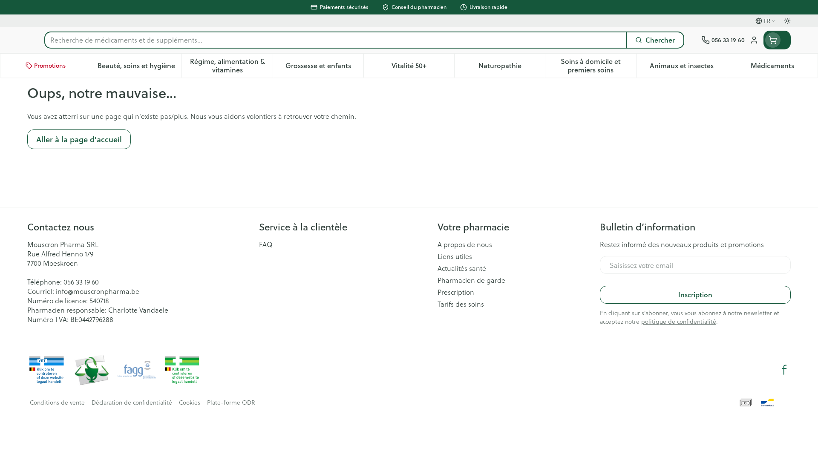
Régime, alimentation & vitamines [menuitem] (231, 65)
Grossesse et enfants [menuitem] (324, 67)
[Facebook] (784, 369)
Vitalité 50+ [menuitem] (423, 67)
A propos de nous (465, 244)
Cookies (189, 402)
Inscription (695, 294)
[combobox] (335, 40)
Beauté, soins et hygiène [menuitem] (139, 67)
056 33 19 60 (81, 282)
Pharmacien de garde (471, 280)
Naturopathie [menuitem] (511, 67)
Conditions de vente (57, 402)
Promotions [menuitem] (50, 65)
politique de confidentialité (678, 321)
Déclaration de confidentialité (132, 402)
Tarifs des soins (461, 304)
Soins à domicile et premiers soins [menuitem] (598, 65)
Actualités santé (462, 268)
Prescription (456, 292)
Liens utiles (455, 256)
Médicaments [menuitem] (784, 67)
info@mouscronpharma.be (97, 291)
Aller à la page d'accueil (79, 139)
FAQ (266, 244)
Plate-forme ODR (231, 402)
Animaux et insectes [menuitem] (688, 67)
